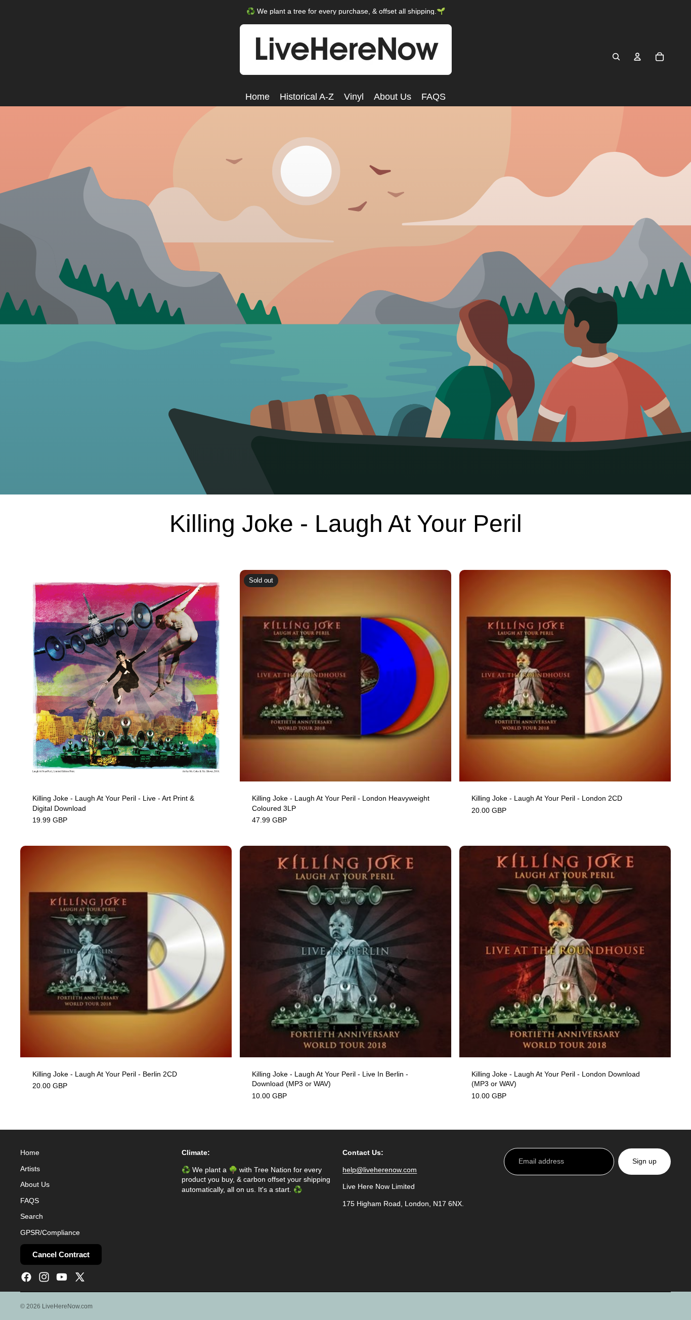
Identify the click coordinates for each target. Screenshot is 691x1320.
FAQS (29, 1200)
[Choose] (435, 1042)
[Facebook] (26, 1276)
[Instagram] (44, 1276)
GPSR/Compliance (50, 1232)
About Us (35, 1184)
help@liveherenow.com (379, 1169)
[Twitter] (80, 1276)
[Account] (637, 57)
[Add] (216, 766)
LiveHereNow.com (67, 1306)
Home (29, 1152)
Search (31, 1216)
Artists (30, 1168)
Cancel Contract (61, 1254)
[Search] (616, 57)
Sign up (644, 1161)
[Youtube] (62, 1276)
